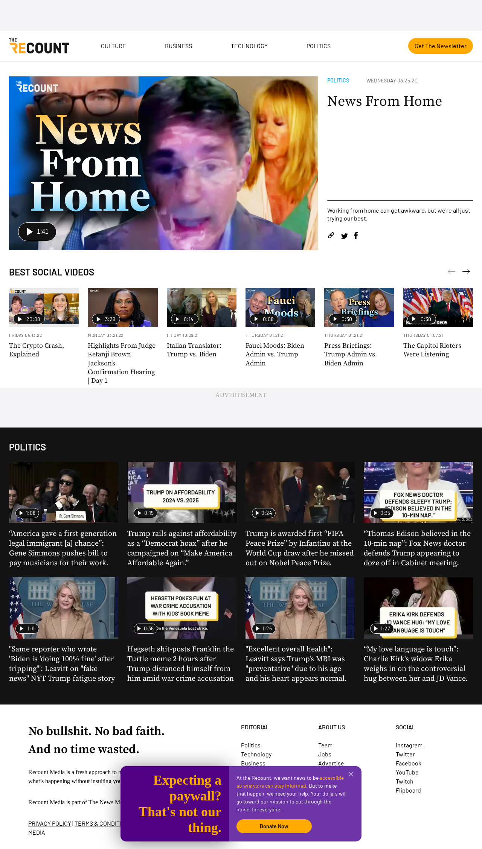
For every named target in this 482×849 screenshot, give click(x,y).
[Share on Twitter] (344, 236)
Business (178, 45)
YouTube (407, 772)
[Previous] (466, 273)
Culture (113, 45)
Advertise (331, 763)
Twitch (404, 781)
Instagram (409, 745)
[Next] (451, 273)
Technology (249, 45)
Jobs (324, 754)
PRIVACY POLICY (49, 823)
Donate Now (274, 826)
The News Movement (114, 802)
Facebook (408, 763)
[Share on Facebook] (356, 236)
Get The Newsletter (441, 45)
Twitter (405, 754)
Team (325, 745)
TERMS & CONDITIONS (104, 823)
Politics (319, 45)
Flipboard (408, 790)
